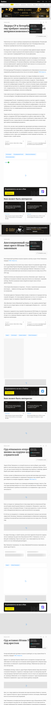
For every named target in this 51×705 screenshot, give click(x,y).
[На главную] (3, 1)
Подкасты (29, 4)
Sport (46, 4)
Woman (42, 4)
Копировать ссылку (42, 36)
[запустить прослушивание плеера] (41, 22)
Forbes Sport (7, 214)
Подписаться (10, 193)
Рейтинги (17, 4)
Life (38, 4)
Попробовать (33, 31)
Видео (34, 4)
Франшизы (23, 4)
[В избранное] (23, 141)
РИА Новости (42, 72)
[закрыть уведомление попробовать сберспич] (41, 26)
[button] (49, 2)
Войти (38, 1)
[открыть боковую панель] (43, 2)
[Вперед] (49, 144)
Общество (29, 214)
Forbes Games (8, 4)
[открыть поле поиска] (46, 2)
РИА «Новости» (13, 260)
